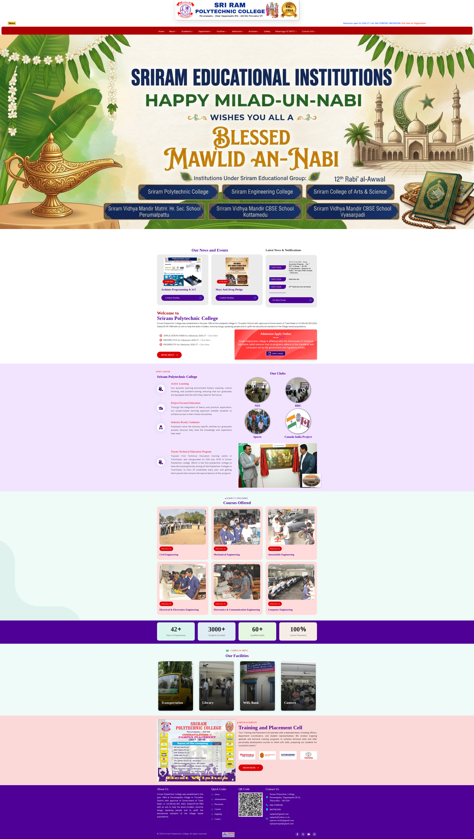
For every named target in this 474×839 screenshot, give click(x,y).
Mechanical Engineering (227, 554)
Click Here (213, 335)
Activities (253, 31)
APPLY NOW (277, 353)
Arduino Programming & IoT (178, 289)
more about (167, 355)
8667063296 (268, 23)
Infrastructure (212, 702)
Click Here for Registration (287, 23)
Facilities (221, 31)
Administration (220, 799)
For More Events (279, 300)
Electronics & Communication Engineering (237, 609)
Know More (249, 767)
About (172, 31)
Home (161, 31)
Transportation (254, 702)
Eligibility (218, 814)
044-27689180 (254, 23)
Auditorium (169, 702)
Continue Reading (172, 298)
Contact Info (308, 31)
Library (290, 702)
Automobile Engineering (281, 554)
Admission (237, 31)
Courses (218, 809)
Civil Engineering (168, 554)
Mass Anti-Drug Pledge (229, 289)
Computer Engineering (280, 609)
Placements (219, 804)
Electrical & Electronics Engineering (179, 609)
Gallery (267, 31)
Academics (187, 31)
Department (204, 31)
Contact (218, 819)
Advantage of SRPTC (285, 31)
